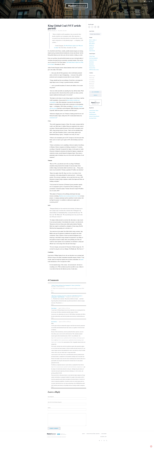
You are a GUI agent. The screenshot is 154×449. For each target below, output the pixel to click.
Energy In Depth (92, 112)
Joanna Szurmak (92, 50)
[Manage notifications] (151, 446)
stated (82, 259)
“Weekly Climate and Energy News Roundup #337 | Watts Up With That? (65, 285)
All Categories (95, 91)
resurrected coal (53, 117)
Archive (95, 95)
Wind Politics (91, 62)
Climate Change (92, 56)
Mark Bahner (54, 308)
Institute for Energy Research (94, 116)
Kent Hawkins (54, 321)
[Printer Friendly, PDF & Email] (98, 26)
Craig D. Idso (91, 47)
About (57, 16)
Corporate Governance (93, 60)
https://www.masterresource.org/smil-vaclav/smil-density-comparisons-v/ (67, 367)
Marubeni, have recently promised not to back (69, 196)
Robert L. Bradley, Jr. (93, 40)
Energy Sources (92, 65)
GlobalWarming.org (92, 114)
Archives (95, 16)
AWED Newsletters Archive (94, 69)
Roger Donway (91, 41)
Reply (52, 292)
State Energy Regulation (93, 58)
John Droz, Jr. (91, 45)
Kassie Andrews (92, 43)
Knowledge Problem (92, 118)
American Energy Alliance (93, 110)
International (91, 63)
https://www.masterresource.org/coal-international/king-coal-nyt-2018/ (68, 288)
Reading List (82, 16)
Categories (68, 16)
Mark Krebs (91, 48)
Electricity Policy (92, 67)
